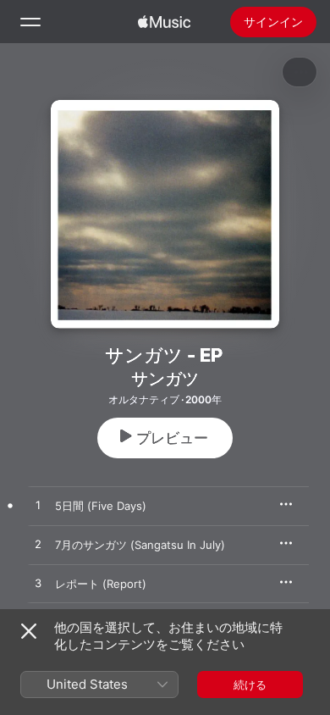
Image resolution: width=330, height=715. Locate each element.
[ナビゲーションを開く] (30, 22)
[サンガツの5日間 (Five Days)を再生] (38, 505)
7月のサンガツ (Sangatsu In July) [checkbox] (140, 544)
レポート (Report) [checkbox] (100, 583)
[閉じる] (28, 631)
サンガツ (165, 379)
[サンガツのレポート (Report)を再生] (38, 583)
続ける (250, 684)
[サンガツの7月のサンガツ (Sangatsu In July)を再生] (38, 544)
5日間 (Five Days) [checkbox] (100, 506)
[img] (164, 22)
